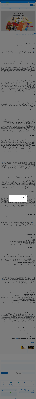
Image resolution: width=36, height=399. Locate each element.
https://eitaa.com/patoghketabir (19, 199)
